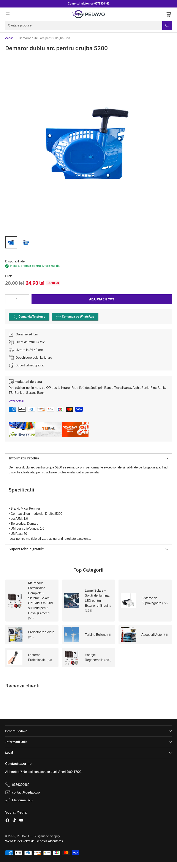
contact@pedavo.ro (26, 792)
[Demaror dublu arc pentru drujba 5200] (88, 144)
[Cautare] (167, 25)
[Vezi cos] (168, 14)
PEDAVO (23, 836)
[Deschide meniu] (7, 14)
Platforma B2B (22, 800)
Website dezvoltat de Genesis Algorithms (34, 841)
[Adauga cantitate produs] (25, 299)
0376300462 (20, 784)
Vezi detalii (16, 401)
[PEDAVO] (88, 14)
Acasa (9, 38)
